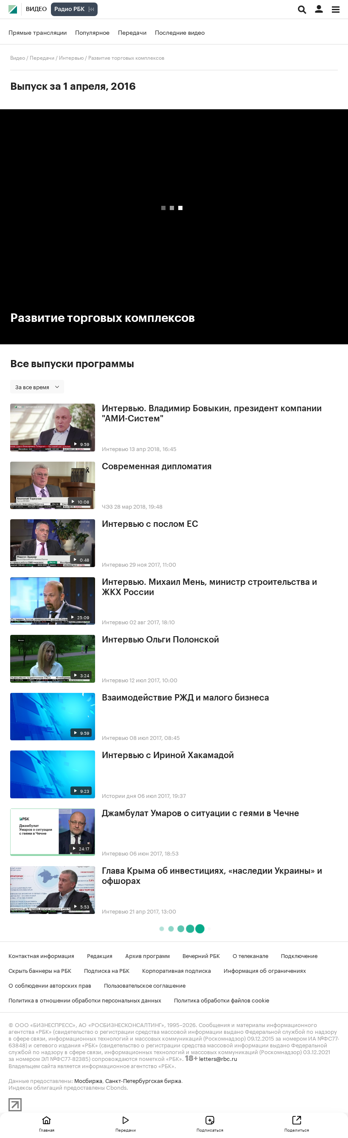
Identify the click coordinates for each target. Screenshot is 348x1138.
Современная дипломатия (157, 466)
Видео (36, 9)
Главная (46, 1129)
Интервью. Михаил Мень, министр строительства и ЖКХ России (209, 587)
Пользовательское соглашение (144, 984)
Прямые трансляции (37, 31)
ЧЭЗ (107, 505)
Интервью (71, 57)
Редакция (99, 955)
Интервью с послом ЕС (150, 524)
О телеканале (250, 955)
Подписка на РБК (106, 970)
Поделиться (296, 1129)
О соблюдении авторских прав (49, 984)
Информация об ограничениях (265, 970)
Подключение (299, 955)
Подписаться (209, 1129)
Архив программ (147, 955)
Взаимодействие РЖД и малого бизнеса (185, 698)
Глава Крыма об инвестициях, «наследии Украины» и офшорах (212, 876)
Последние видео (180, 31)
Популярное (92, 31)
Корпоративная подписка (176, 970)
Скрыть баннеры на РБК (39, 970)
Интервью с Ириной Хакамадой (168, 755)
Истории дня (119, 795)
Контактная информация (41, 955)
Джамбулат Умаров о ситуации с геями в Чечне (200, 813)
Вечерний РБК (201, 955)
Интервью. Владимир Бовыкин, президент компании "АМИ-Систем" (212, 413)
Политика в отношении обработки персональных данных (84, 999)
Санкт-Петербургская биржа (143, 1080)
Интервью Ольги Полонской (160, 640)
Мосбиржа (88, 1080)
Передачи (132, 31)
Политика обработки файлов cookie (221, 999)
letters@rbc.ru (218, 1058)
